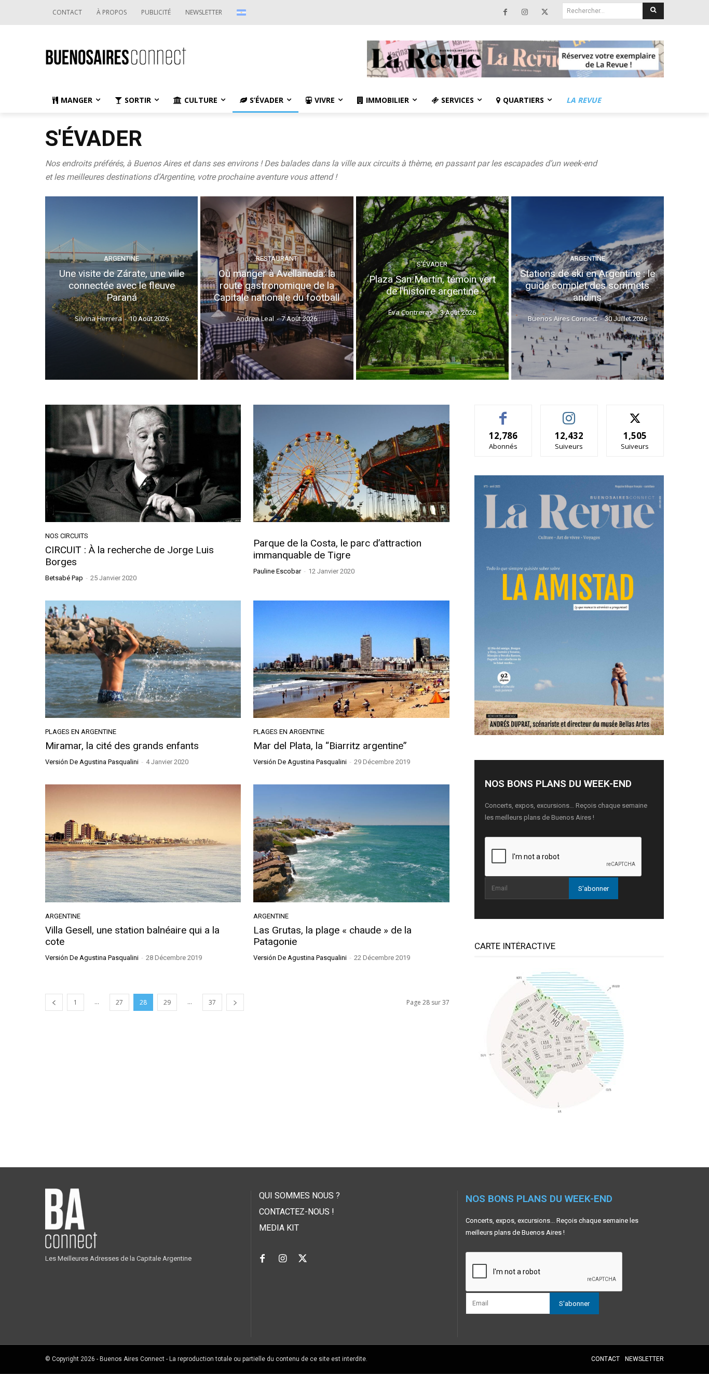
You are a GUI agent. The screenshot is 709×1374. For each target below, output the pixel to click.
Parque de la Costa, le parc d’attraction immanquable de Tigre (337, 549)
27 (119, 1002)
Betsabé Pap (64, 578)
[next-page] (235, 1002)
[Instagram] (524, 12)
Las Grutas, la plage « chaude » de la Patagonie (332, 936)
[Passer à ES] (242, 12)
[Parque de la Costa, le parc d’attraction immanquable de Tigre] (351, 463)
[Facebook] (505, 12)
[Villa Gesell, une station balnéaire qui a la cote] (143, 843)
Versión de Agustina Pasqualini (92, 762)
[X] (544, 12)
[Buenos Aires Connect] (193, 56)
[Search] (653, 11)
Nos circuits (66, 535)
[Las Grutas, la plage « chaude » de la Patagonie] (351, 843)
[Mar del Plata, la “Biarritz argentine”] (351, 659)
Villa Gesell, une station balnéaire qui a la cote (132, 936)
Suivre (569, 413)
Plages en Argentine (80, 731)
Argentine (121, 258)
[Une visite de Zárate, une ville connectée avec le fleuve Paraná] (121, 288)
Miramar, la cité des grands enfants (122, 746)
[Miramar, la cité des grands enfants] (143, 659)
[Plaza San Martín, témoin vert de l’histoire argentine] (432, 288)
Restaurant (276, 258)
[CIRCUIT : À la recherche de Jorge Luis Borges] (143, 463)
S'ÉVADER (432, 264)
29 (167, 1002)
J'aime (503, 413)
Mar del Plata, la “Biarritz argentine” (330, 746)
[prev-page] (54, 1002)
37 (212, 1002)
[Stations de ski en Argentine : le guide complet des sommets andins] (587, 288)
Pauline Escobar (277, 571)
